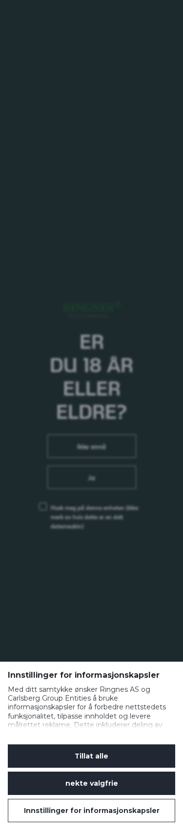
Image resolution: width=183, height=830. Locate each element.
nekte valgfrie (91, 783)
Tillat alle (91, 756)
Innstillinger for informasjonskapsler (92, 810)
